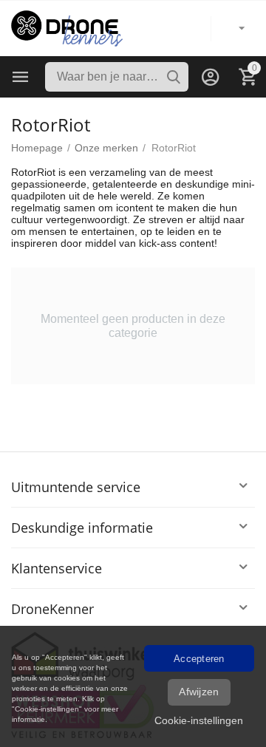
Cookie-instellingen (198, 720)
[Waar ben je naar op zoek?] (173, 77)
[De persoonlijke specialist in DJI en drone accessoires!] (67, 27)
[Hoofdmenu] (20, 77)
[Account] (210, 76)
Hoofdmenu (20, 76)
